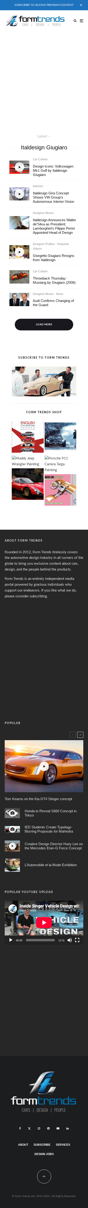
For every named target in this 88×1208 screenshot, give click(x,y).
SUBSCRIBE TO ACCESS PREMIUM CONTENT (44, 5)
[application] (44, 923)
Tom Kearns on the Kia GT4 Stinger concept (38, 799)
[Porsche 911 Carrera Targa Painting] (61, 464)
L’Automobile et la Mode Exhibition (51, 865)
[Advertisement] (44, 77)
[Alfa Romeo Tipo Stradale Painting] (28, 485)
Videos (37, 248)
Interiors (38, 186)
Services (63, 1144)
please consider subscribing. (26, 596)
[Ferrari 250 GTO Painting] (61, 438)
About (23, 1144)
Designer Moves (43, 213)
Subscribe (42, 1144)
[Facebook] (20, 1128)
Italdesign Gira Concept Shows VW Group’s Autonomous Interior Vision (53, 197)
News (59, 294)
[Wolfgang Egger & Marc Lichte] (19, 299)
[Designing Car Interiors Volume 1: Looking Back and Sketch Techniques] (61, 491)
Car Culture (40, 159)
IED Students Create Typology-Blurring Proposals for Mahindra (49, 829)
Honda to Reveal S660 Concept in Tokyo (51, 813)
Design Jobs (44, 1154)
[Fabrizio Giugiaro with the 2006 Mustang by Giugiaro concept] (19, 277)
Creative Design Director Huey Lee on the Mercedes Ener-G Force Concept (54, 846)
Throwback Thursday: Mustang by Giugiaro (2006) (54, 280)
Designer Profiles (44, 244)
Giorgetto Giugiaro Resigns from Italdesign (53, 258)
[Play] (10, 940)
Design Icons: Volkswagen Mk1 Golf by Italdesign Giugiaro (53, 170)
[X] (29, 1128)
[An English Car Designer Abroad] (28, 438)
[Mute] (69, 940)
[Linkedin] (67, 1128)
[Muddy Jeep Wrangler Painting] (28, 461)
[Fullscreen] (77, 940)
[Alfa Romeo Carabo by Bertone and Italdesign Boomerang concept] (12, 865)
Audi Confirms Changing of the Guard (53, 303)
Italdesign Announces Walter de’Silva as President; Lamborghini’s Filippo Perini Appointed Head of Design (54, 226)
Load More (44, 324)
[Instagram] (39, 1128)
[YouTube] (58, 1128)
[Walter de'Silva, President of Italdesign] (19, 222)
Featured (63, 244)
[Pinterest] (48, 1128)
